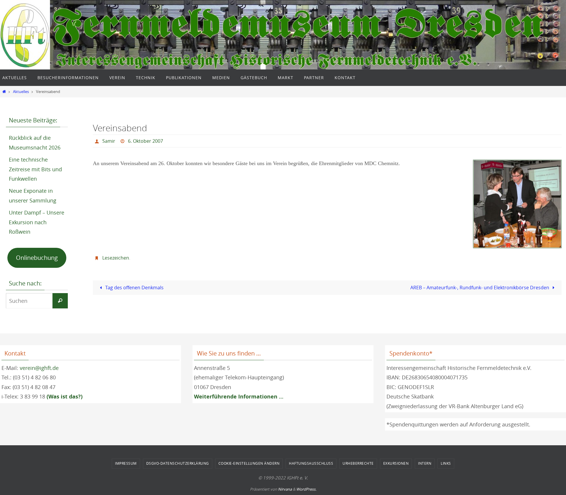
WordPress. (306, 489)
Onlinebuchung (37, 258)
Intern (424, 463)
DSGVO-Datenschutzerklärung (177, 463)
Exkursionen (396, 463)
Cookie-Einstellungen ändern (249, 463)
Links (446, 463)
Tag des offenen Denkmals (134, 287)
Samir (108, 141)
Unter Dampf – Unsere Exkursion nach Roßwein (36, 222)
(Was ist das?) (65, 396)
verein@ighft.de (39, 367)
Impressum (126, 463)
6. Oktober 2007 (145, 141)
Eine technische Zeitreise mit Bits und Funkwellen (35, 169)
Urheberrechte (358, 463)
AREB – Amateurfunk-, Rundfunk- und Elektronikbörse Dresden (480, 287)
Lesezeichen (115, 258)
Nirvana (285, 489)
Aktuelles (21, 91)
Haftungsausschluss (311, 463)
